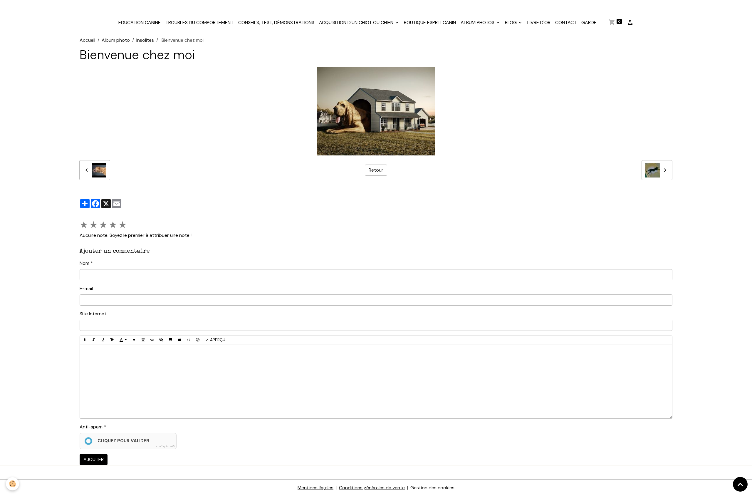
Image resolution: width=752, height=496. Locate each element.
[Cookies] (12, 483)
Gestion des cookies (432, 488)
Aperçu (217, 339)
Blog (511, 22)
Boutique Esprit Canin (430, 22)
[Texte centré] (143, 340)
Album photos (478, 22)
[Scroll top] (740, 484)
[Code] (188, 340)
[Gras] (84, 340)
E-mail (86, 288)
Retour (376, 170)
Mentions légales (315, 488)
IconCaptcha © (164, 446)
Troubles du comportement (199, 22)
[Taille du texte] (112, 340)
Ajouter (93, 459)
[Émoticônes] (197, 340)
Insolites (145, 40)
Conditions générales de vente (372, 488)
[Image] (170, 340)
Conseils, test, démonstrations (276, 22)
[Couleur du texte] (123, 340)
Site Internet (93, 314)
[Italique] (93, 340)
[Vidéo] (179, 340)
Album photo (116, 40)
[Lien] (152, 340)
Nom (84, 263)
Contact (566, 22)
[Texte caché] (161, 340)
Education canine (139, 22)
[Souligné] (103, 340)
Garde (589, 22)
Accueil (87, 40)
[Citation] (134, 340)
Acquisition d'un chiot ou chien (357, 22)
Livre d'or (538, 22)
